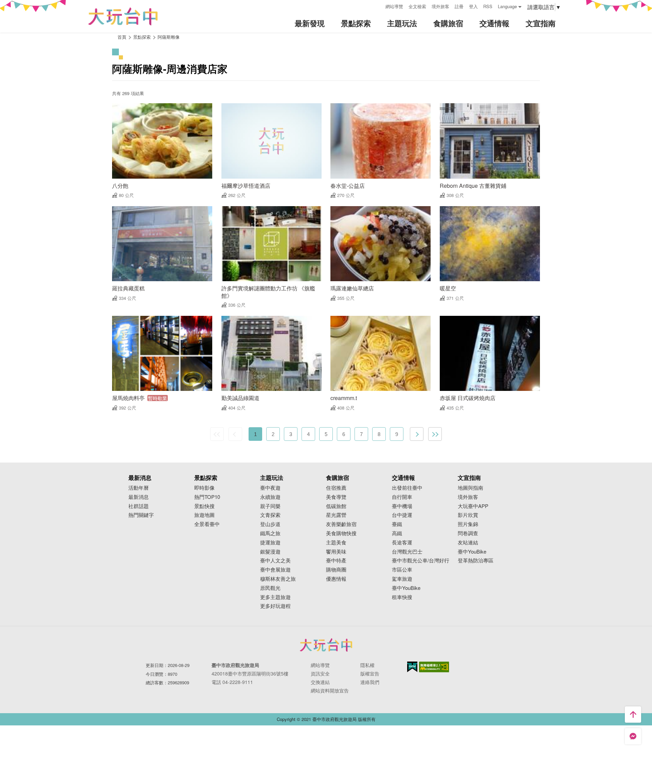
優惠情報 (336, 579)
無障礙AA (434, 667)
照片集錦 (468, 524)
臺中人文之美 (275, 560)
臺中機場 (402, 506)
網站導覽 (394, 6)
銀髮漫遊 (270, 552)
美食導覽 (336, 497)
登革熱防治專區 (475, 560)
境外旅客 (440, 6)
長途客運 (402, 542)
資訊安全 (320, 673)
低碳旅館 (336, 506)
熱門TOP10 (207, 497)
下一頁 (416, 434)
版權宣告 (369, 673)
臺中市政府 (326, 645)
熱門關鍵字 (141, 515)
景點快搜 (204, 506)
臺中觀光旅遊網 (123, 16)
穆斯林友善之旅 (278, 579)
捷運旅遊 (270, 542)
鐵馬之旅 (270, 533)
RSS (487, 6)
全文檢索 (417, 6)
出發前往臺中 (407, 488)
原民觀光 (270, 588)
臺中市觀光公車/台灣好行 (420, 560)
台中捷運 (402, 515)
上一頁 (235, 434)
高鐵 (397, 533)
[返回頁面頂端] (633, 714)
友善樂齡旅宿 (341, 524)
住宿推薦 (336, 488)
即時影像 (204, 488)
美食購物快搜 (341, 533)
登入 (473, 6)
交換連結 (320, 682)
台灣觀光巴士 (407, 552)
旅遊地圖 (204, 515)
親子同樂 (270, 506)
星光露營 (336, 515)
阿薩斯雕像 (169, 37)
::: (378, 5)
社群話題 (138, 506)
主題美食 (336, 542)
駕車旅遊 (402, 579)
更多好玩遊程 (275, 606)
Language (507, 6)
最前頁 (217, 434)
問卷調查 (468, 533)
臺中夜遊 (270, 488)
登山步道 (270, 524)
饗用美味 (336, 552)
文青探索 (270, 515)
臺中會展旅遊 (275, 570)
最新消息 (138, 497)
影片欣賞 (468, 515)
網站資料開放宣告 (330, 690)
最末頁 (435, 434)
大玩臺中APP (473, 506)
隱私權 (367, 665)
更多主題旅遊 (275, 597)
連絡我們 (369, 682)
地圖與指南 (470, 488)
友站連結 (468, 542)
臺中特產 (336, 560)
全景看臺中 (207, 524)
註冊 (459, 6)
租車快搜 (402, 597)
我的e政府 (412, 667)
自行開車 (402, 497)
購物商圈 (336, 570)
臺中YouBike (406, 588)
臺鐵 (397, 524)
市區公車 (402, 570)
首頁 (121, 37)
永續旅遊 (270, 497)
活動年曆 (138, 488)
